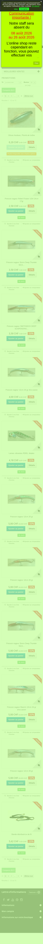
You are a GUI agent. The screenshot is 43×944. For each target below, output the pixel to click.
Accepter (24, 9)
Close (36, 63)
